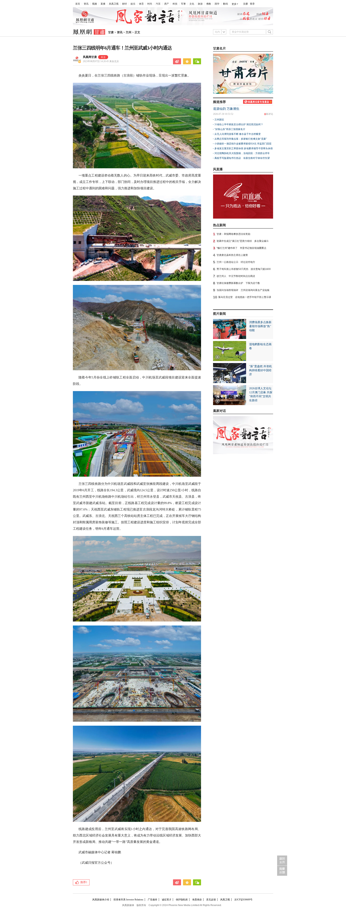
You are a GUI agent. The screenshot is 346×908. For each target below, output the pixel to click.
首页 (77, 3)
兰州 (128, 32)
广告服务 (152, 899)
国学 (217, 3)
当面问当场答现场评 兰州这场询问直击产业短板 (243, 290)
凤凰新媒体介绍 (100, 899)
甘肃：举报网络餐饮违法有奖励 (233, 234)
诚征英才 (166, 899)
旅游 (200, 3)
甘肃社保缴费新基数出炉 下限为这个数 (238, 283)
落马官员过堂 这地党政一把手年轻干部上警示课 (244, 297)
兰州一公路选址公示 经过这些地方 (236, 262)
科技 (175, 3)
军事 (183, 3)
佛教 (208, 3)
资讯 (86, 3)
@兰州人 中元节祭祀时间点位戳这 (236, 276)
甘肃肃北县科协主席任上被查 (232, 255)
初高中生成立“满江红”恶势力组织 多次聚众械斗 (243, 241)
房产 (166, 3)
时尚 (149, 3)
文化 (191, 3)
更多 (234, 4)
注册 (245, 3)
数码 (225, 3)
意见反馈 (211, 899)
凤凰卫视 (114, 3)
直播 (103, 3)
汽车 (158, 3)
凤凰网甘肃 (90, 57)
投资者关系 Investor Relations (128, 899)
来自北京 (101, 61)
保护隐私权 (182, 899)
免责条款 (197, 899)
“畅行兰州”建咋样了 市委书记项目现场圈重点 (241, 248)
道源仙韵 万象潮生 (226, 108)
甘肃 (111, 32)
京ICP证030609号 (243, 899)
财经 (124, 3)
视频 (94, 3)
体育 (141, 3)
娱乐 (133, 3)
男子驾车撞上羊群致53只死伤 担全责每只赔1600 (244, 269)
